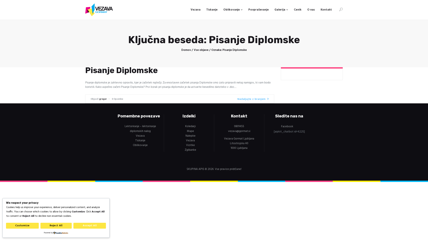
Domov (186, 50)
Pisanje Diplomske (121, 70)
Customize (22, 225)
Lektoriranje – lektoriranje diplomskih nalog (140, 128)
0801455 (239, 126)
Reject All (56, 225)
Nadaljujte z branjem (251, 99)
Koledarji (190, 126)
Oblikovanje (140, 145)
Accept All (90, 225)
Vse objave (201, 50)
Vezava (140, 136)
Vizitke (190, 145)
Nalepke (190, 136)
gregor (103, 99)
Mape (190, 131)
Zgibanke (190, 150)
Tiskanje (140, 140)
